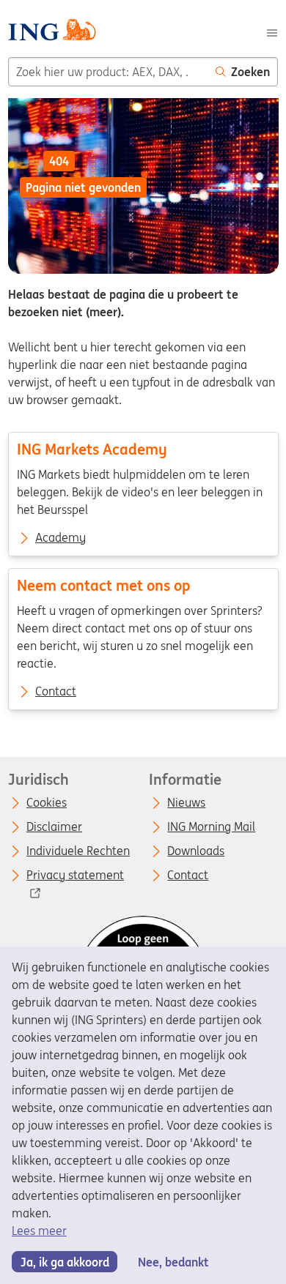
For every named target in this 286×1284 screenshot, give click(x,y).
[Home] (52, 32)
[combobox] (108, 72)
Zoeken (250, 71)
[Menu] (272, 31)
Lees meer (39, 1230)
